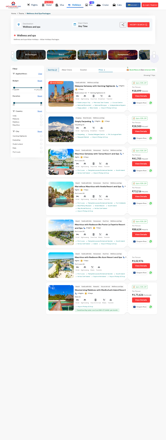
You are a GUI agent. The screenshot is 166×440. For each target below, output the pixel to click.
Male (14, 148)
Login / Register (151, 5)
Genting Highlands (20, 136)
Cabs (119, 5)
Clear (40, 74)
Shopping (78, 118)
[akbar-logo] (13, 5)
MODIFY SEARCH (137, 24)
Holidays (76, 5)
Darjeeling (16, 140)
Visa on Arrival (105, 286)
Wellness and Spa (93, 82)
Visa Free (106, 150)
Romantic (96, 286)
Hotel (49, 5)
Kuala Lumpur (18, 144)
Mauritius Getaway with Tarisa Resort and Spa (97, 153)
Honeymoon (97, 150)
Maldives (16, 122)
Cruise (105, 5)
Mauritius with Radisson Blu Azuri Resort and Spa (98, 257)
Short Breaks (87, 118)
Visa (62, 5)
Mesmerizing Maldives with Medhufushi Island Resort (100, 290)
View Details (141, 96)
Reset (40, 81)
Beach (78, 150)
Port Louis (16, 152)
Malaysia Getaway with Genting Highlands (95, 86)
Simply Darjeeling (83, 121)
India (14, 116)
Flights (34, 5)
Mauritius (16, 125)
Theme (21, 13)
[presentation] (12, 54)
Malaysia (16, 119)
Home (13, 13)
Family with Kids (81, 82)
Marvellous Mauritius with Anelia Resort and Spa (98, 186)
